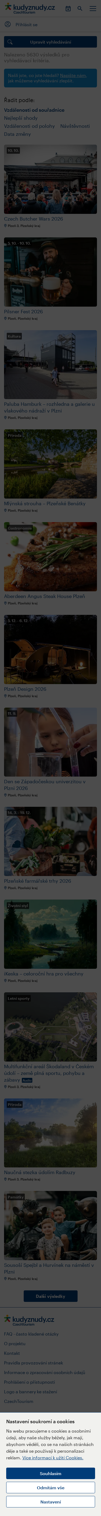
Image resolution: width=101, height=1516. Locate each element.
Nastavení (50, 1501)
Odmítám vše (50, 1487)
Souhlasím (50, 1473)
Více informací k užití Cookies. (52, 1457)
